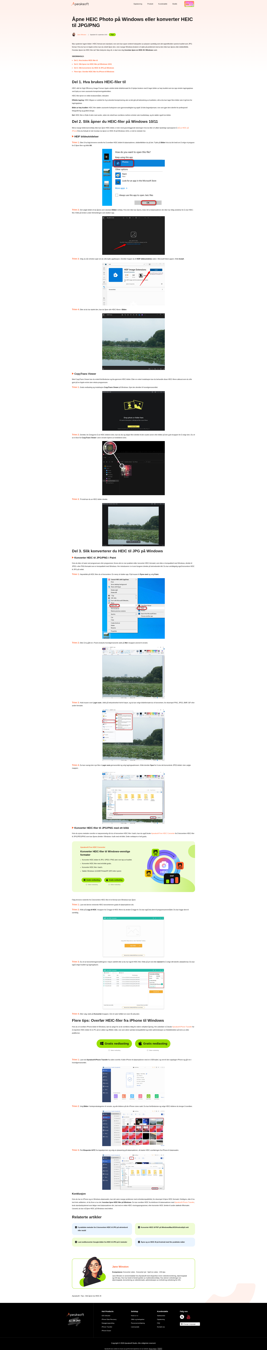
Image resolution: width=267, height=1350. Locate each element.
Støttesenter (161, 1315)
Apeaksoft (75, 1296)
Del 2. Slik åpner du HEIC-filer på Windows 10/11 (93, 64)
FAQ (158, 1323)
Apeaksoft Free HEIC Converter (163, 833)
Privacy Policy (153, 1349)
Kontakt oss (161, 1327)
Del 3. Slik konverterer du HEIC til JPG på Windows (94, 68)
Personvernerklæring (138, 1323)
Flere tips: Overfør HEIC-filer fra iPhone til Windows (94, 72)
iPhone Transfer (107, 1327)
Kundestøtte (162, 4)
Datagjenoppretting (108, 1323)
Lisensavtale (135, 1327)
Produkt (150, 4)
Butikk (175, 4)
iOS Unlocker (106, 1315)
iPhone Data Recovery (109, 1319)
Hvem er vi (134, 1315)
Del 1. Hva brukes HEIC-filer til (86, 60)
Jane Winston (81, 34)
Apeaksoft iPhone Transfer (182, 1027)
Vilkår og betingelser (137, 1319)
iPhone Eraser (106, 1330)
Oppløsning (138, 4)
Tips (112, 34)
